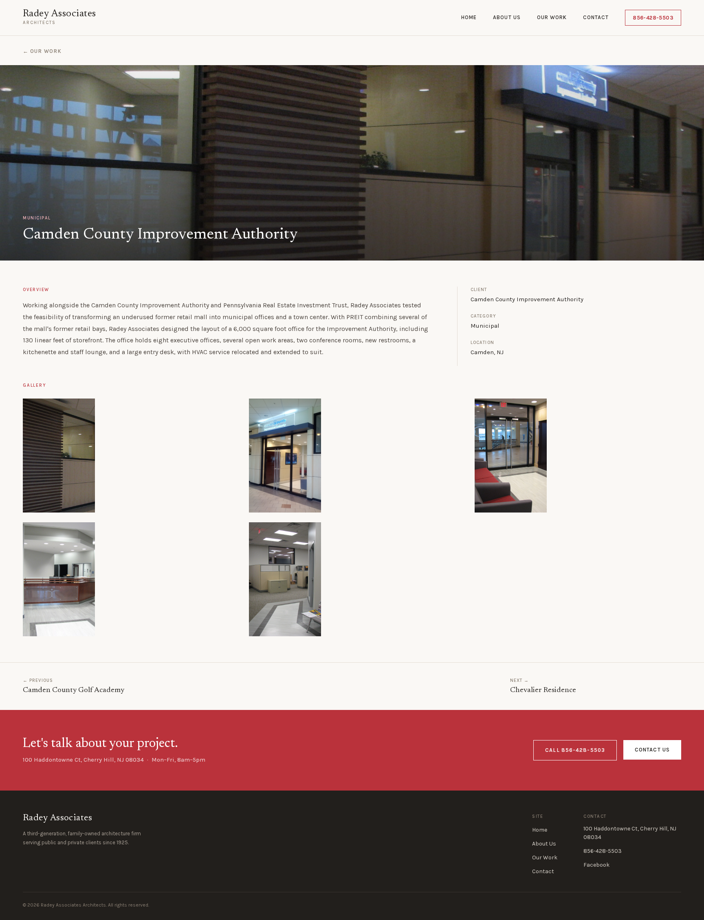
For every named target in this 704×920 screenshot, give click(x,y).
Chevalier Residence (543, 690)
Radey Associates (59, 14)
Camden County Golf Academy (73, 690)
